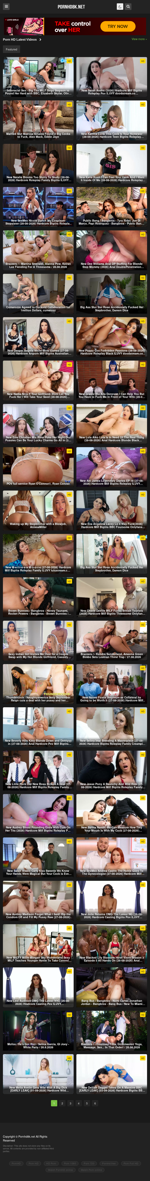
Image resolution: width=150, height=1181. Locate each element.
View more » (139, 39)
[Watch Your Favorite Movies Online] (71, 7)
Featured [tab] (11, 49)
